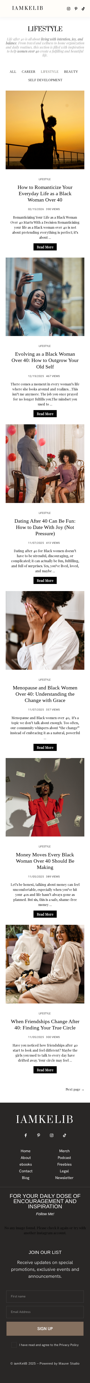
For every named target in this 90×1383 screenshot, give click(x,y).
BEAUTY (71, 71)
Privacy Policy (69, 1345)
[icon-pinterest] (75, 8)
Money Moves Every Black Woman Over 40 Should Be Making (45, 861)
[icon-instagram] (68, 8)
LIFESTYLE (50, 71)
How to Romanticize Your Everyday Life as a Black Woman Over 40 (45, 193)
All (13, 71)
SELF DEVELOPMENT (45, 80)
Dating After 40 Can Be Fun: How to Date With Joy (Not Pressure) (45, 527)
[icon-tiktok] (83, 8)
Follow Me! (45, 1214)
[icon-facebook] (26, 1135)
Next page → (75, 1089)
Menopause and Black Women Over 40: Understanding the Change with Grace (45, 694)
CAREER (28, 71)
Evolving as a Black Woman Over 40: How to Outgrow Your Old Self (45, 360)
